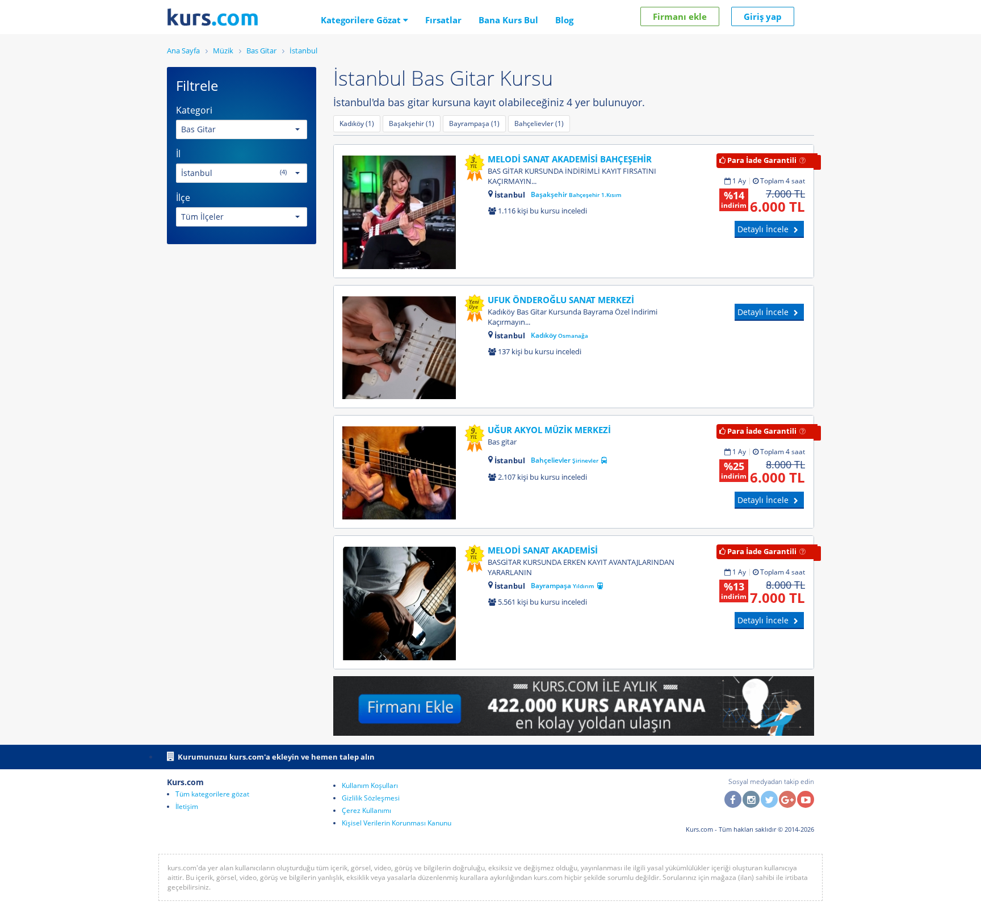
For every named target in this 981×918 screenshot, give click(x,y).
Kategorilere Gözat (362, 20)
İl (178, 154)
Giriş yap (763, 16)
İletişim (186, 806)
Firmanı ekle (680, 16)
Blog (564, 20)
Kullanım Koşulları (370, 785)
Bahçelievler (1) (539, 123)
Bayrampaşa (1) (474, 123)
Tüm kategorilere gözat (212, 794)
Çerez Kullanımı (366, 810)
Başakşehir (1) (411, 123)
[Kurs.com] (212, 17)
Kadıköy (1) (356, 123)
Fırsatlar (443, 20)
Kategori (194, 110)
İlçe (183, 197)
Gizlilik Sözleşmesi (371, 798)
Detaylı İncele (764, 229)
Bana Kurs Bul (508, 20)
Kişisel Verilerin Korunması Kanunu (396, 823)
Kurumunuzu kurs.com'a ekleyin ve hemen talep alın (276, 757)
